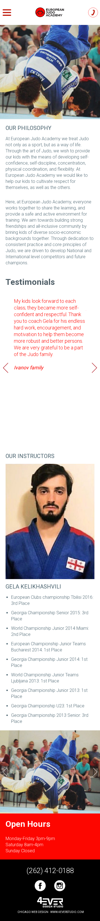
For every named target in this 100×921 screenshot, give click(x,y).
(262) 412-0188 (93, 12)
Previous (5, 368)
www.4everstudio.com (67, 912)
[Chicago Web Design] (50, 902)
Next (94, 368)
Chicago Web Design (33, 912)
